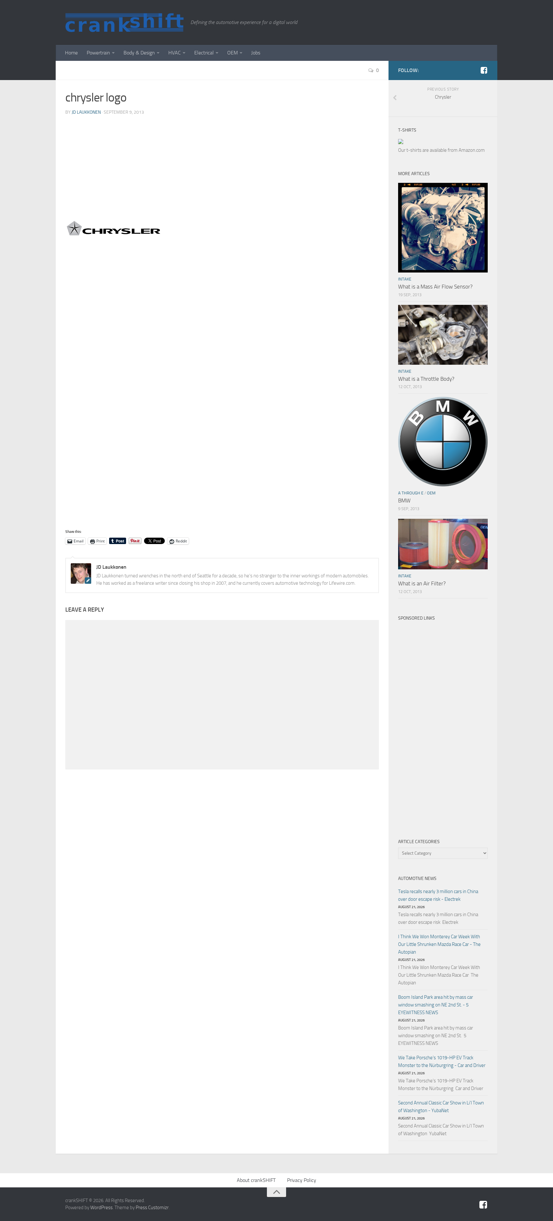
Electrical (204, 53)
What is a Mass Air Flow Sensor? (435, 286)
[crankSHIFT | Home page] (124, 22)
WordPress (101, 1207)
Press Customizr (152, 1207)
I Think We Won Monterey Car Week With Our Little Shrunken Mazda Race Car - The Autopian (439, 944)
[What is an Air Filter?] (443, 544)
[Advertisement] (222, 169)
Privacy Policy (301, 1180)
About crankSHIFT (256, 1180)
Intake (404, 279)
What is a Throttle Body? (426, 379)
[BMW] (443, 441)
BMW (404, 500)
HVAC (174, 53)
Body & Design (139, 53)
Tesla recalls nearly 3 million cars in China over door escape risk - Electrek (438, 895)
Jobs (255, 53)
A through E (410, 493)
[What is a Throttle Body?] (443, 335)
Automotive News (417, 878)
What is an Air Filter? (422, 583)
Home (71, 53)
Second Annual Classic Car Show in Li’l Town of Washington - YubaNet (441, 1106)
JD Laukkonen (86, 112)
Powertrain (98, 53)
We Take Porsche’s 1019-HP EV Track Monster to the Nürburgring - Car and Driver (441, 1061)
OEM (232, 53)
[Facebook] (484, 70)
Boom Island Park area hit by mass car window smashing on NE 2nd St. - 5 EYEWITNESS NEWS (435, 1004)
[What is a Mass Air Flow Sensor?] (443, 228)
